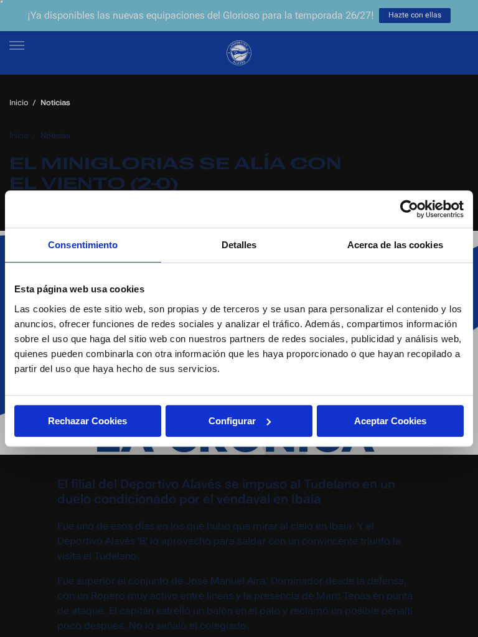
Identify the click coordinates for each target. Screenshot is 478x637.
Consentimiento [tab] (83, 244)
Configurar (232, 421)
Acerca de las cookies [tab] (395, 244)
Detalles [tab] (239, 244)
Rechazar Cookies (87, 421)
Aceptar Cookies (390, 421)
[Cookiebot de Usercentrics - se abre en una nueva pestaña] (409, 209)
